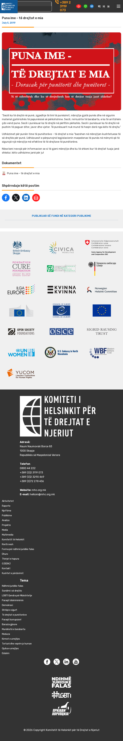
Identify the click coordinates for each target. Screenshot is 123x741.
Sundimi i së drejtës (12, 590)
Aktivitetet (8, 501)
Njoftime (6, 510)
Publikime (7, 515)
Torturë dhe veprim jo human (17, 643)
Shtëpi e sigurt (9, 610)
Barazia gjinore (9, 624)
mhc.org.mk (39, 490)
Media (5, 530)
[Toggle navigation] (118, 6)
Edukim (5, 653)
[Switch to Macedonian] (99, 6)
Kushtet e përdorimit (13, 573)
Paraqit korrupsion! (11, 619)
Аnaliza (5, 520)
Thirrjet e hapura (10, 558)
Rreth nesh (7, 544)
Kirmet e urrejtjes (11, 639)
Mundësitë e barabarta (13, 629)
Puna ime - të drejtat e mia (23, 173)
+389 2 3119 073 (65, 6)
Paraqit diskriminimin (13, 600)
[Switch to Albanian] (104, 6)
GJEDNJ (6, 563)
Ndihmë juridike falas (12, 586)
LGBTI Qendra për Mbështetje (17, 595)
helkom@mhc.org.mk (42, 494)
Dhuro (5, 554)
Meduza (6, 634)
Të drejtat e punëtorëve (14, 614)
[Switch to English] (108, 6)
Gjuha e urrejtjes (10, 648)
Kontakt (6, 568)
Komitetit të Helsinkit (13, 539)
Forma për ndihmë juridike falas (18, 549)
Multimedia (7, 534)
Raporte (6, 506)
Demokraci (7, 605)
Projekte (6, 525)
